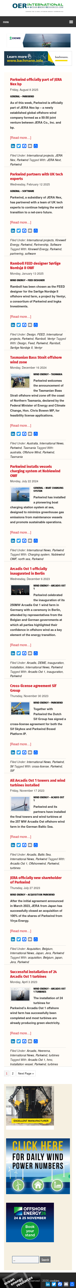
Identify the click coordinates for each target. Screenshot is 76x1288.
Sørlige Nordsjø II (21, 347)
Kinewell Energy (38, 249)
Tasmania (29, 448)
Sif (11, 766)
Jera (48, 953)
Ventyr (51, 339)
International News (51, 443)
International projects (40, 155)
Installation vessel (21, 1064)
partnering (16, 253)
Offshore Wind (32, 452)
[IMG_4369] (38, 49)
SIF (12, 770)
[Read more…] (20, 137)
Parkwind (22, 160)
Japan (40, 953)
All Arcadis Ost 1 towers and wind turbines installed (37, 782)
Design (31, 334)
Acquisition (34, 949)
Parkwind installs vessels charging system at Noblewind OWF (35, 471)
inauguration (56, 663)
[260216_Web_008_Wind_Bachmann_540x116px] (38, 65)
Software (55, 244)
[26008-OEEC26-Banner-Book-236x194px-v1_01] (30, 1241)
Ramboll (40, 339)
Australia (32, 443)
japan (58, 957)
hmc (49, 1060)
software (30, 253)
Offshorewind (37, 863)
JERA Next (54, 160)
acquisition (35, 957)
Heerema (44, 1051)
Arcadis (31, 663)
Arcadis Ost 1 (36, 672)
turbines (15, 868)
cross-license (40, 766)
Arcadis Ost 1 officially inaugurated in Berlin (28, 571)
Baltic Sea (44, 854)
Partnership (41, 244)
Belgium (47, 949)
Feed (31, 343)
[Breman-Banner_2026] (30, 1129)
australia (15, 452)
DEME (42, 663)
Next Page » (26, 1073)
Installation (17, 667)
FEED (41, 334)
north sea (24, 559)
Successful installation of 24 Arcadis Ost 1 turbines (33, 974)
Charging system (39, 554)
